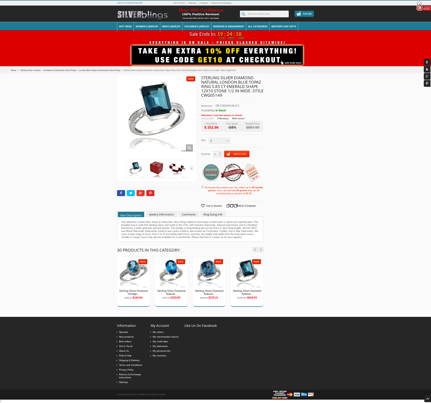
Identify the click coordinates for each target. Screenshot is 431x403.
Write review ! (238, 118)
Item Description (131, 215)
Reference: (207, 105)
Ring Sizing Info (213, 214)
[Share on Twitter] (131, 193)
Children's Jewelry (196, 26)
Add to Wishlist (214, 206)
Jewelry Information (161, 214)
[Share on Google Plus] (141, 193)
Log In (120, 3)
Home (13, 70)
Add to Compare (243, 205)
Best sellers (125, 341)
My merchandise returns (166, 336)
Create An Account (134, 3)
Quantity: (206, 154)
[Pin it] (150, 193)
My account (160, 325)
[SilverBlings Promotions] (215, 52)
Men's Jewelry (171, 26)
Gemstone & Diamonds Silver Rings (59, 70)
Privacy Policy (126, 369)
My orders (158, 332)
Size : (204, 140)
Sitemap (192, 3)
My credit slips (160, 341)
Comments (189, 214)
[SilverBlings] (142, 15)
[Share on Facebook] (121, 193)
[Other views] (121, 168)
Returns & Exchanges (221, 3)
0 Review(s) (223, 118)
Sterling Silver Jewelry (30, 70)
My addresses (160, 346)
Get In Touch (179, 3)
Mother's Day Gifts (283, 26)
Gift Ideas (125, 26)
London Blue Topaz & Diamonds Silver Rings (99, 70)
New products (126, 336)
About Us (124, 351)
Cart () (307, 13)
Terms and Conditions (130, 365)
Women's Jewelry (147, 26)
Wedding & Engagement (228, 26)
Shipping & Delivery (129, 360)
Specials (123, 332)
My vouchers (159, 355)
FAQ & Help (125, 355)
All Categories (258, 26)
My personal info (161, 351)
